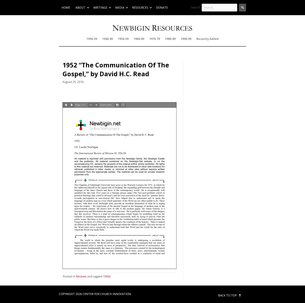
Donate (162, 8)
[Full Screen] (123, 105)
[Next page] (71, 105)
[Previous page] (66, 105)
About (80, 8)
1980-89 (170, 39)
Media (119, 8)
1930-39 (91, 39)
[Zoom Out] (90, 105)
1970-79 (154, 39)
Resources (140, 8)
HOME (66, 8)
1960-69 (139, 39)
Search (195, 7)
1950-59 (123, 39)
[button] (88, 8)
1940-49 (107, 39)
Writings (100, 8)
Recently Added (207, 39)
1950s (106, 276)
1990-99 (186, 39)
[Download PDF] (117, 105)
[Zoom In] (96, 105)
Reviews (81, 276)
